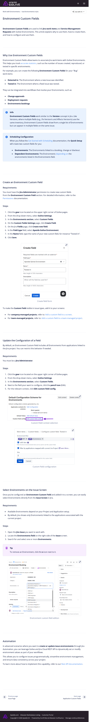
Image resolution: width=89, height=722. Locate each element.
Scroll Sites (44, 718)
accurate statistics (29, 63)
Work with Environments (11, 12)
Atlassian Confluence (56, 718)
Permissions (8, 198)
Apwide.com (14, 715)
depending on (62, 154)
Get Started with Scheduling (40, 140)
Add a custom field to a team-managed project (62, 318)
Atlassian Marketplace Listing (30, 715)
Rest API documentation (72, 664)
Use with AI (78, 12)
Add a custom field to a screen (58, 314)
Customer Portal (47, 715)
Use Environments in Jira (30, 12)
